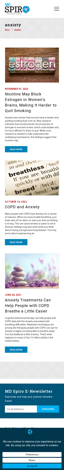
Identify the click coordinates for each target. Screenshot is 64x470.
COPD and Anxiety (22, 207)
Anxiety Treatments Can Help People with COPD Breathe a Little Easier (28, 305)
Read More (16, 149)
